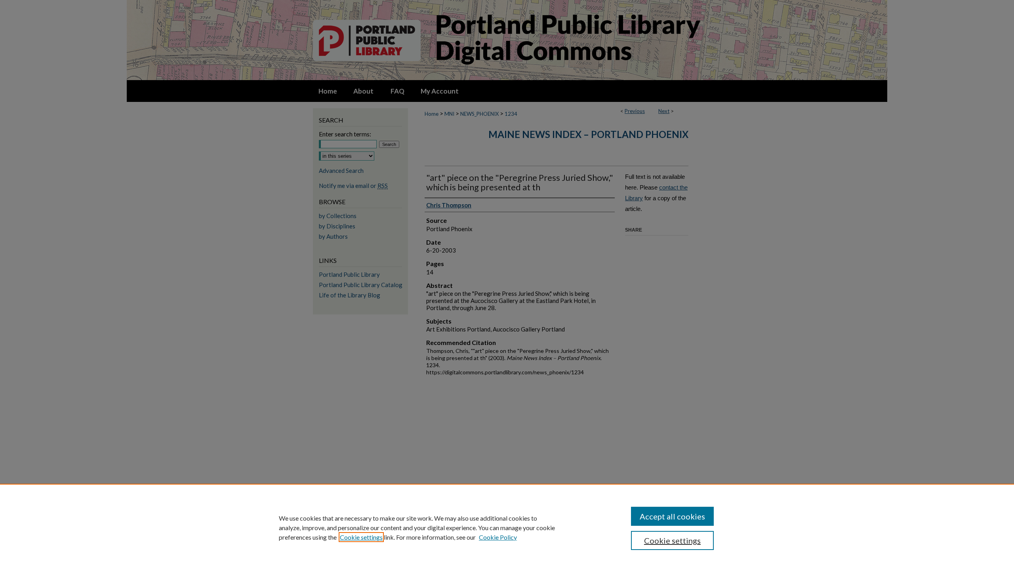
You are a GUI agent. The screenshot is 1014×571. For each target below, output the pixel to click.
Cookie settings (361, 537)
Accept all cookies (672, 516)
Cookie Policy (498, 537)
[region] (507, 527)
